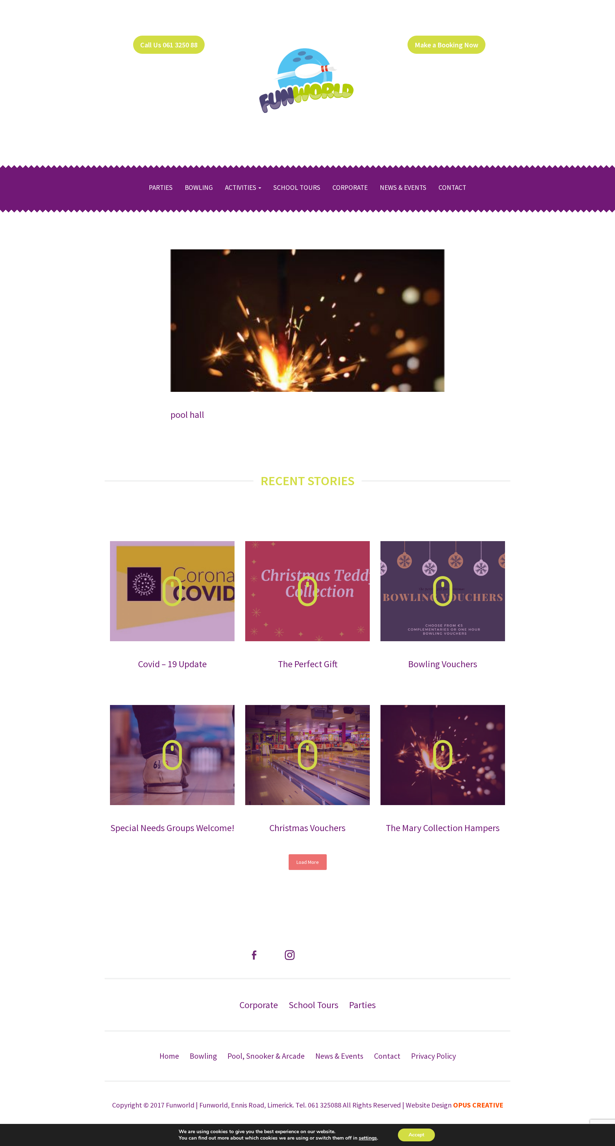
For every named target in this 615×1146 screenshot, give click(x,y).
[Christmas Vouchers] (307, 755)
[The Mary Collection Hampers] (442, 755)
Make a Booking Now (446, 44)
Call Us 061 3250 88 (169, 44)
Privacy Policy (433, 1056)
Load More (307, 862)
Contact (452, 187)
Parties (161, 187)
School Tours (296, 187)
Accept (416, 1134)
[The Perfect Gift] (307, 591)
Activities (241, 187)
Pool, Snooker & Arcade (266, 1056)
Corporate (350, 187)
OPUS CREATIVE (478, 1104)
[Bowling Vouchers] (442, 591)
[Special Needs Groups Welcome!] (172, 755)
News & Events (403, 187)
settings (368, 1138)
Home (169, 1056)
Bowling (199, 187)
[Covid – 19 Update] (172, 591)
